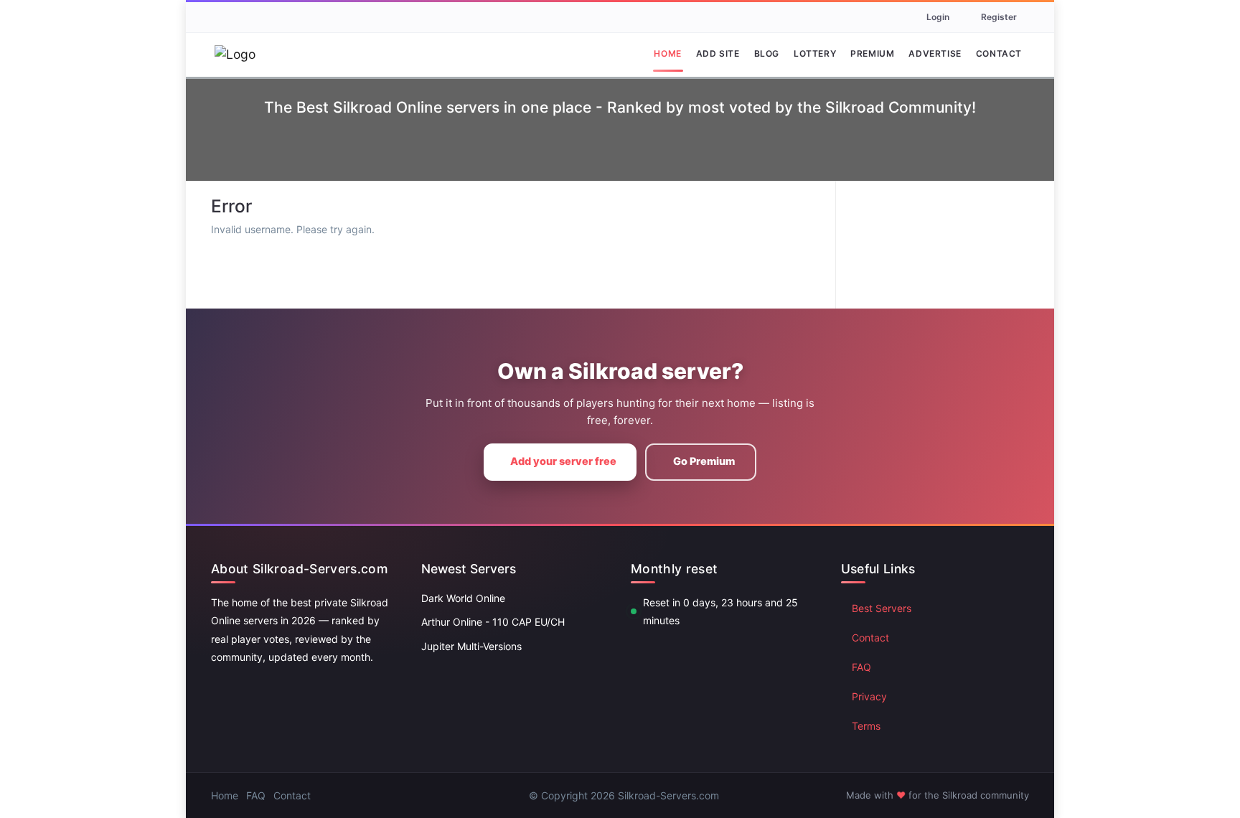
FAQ (861, 667)
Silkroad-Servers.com (668, 795)
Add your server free (563, 461)
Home (667, 53)
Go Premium (704, 461)
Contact (999, 53)
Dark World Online (463, 598)
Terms (866, 726)
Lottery (815, 53)
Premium (872, 53)
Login (937, 16)
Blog (766, 53)
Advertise (934, 53)
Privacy (869, 696)
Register (999, 16)
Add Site (718, 53)
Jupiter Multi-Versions (471, 646)
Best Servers (881, 608)
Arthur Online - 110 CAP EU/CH (493, 622)
